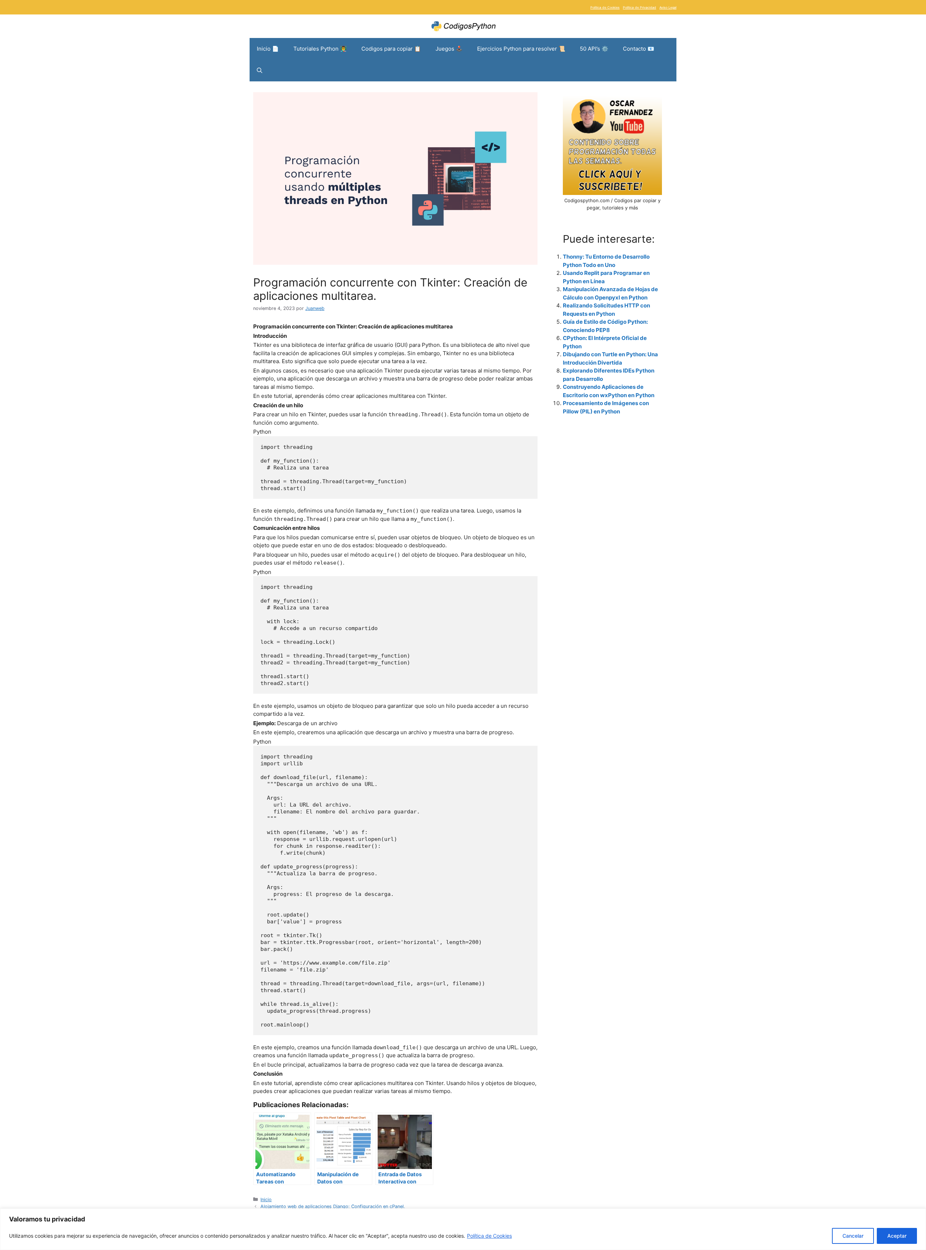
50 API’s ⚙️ (594, 48)
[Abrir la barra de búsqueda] (259, 70)
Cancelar (852, 1236)
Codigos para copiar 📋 (391, 48)
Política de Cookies (489, 1236)
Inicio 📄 (268, 48)
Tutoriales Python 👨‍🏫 (320, 48)
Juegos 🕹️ (449, 48)
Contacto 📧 (638, 48)
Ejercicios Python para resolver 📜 (521, 48)
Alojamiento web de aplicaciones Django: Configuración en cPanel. (332, 1206)
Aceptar (896, 1236)
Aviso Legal (667, 7)
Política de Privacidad (639, 7)
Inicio (266, 1199)
